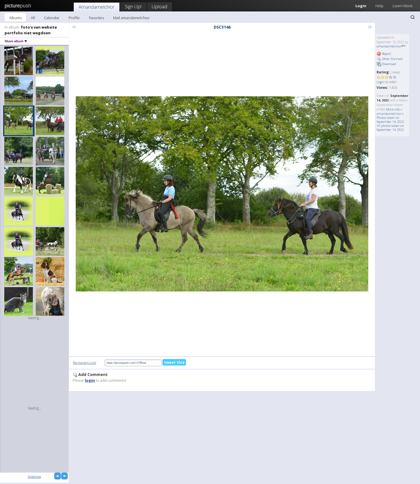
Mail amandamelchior (131, 17)
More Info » (394, 109)
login (90, 380)
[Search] (412, 17)
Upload (159, 6)
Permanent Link (84, 362)
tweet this (174, 362)
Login (360, 5)
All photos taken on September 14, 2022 (390, 127)
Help (379, 5)
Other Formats (392, 59)
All (33, 17)
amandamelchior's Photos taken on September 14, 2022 (390, 117)
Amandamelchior (97, 6)
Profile (74, 17)
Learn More (403, 5)
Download (388, 64)
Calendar (51, 17)
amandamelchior (389, 46)
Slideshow (34, 476)
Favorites (96, 17)
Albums (15, 17)
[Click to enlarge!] (222, 193)
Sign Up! (133, 6)
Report (386, 53)
